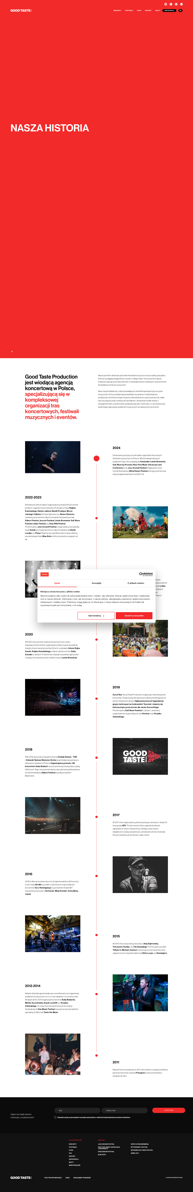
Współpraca (169, 10)
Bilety (157, 10)
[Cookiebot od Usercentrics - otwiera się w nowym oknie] (141, 574)
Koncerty (117, 10)
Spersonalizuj (94, 616)
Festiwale (129, 10)
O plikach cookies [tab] (136, 583)
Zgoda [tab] (57, 583)
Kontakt (148, 10)
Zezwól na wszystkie (134, 616)
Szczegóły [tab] (96, 583)
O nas (139, 10)
